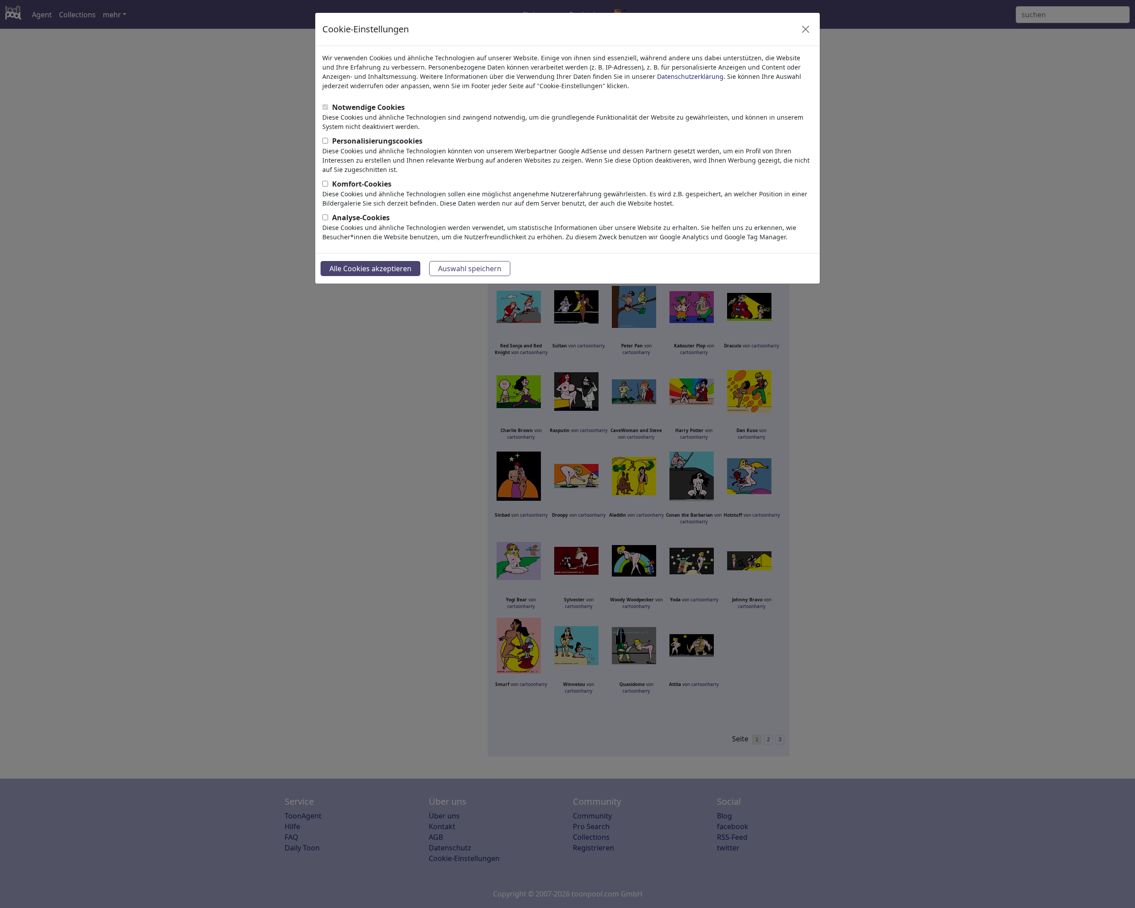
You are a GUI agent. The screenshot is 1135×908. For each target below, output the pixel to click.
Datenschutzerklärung (690, 76)
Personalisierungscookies (377, 141)
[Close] (805, 29)
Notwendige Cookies (368, 107)
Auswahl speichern (469, 268)
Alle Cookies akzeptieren (370, 268)
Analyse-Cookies (361, 217)
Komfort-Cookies (361, 184)
